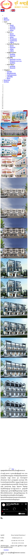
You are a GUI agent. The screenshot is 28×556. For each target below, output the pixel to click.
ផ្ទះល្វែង (12, 30)
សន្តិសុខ (12, 42)
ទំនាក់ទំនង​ (6, 82)
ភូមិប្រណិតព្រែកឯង (11, 73)
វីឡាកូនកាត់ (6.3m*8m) (15, 59)
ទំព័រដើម (6, 18)
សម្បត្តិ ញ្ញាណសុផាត (11, 75)
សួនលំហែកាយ (13, 40)
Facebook (6, 549)
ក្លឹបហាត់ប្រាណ (13, 39)
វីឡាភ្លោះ (12, 25)
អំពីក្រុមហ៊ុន (6, 19)
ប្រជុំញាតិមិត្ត (10, 76)
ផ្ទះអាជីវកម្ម (12, 27)
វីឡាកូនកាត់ (12, 28)
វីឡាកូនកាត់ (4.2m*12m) (16, 61)
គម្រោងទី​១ (9, 71)
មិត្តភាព (8, 78)
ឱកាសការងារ (7, 80)
